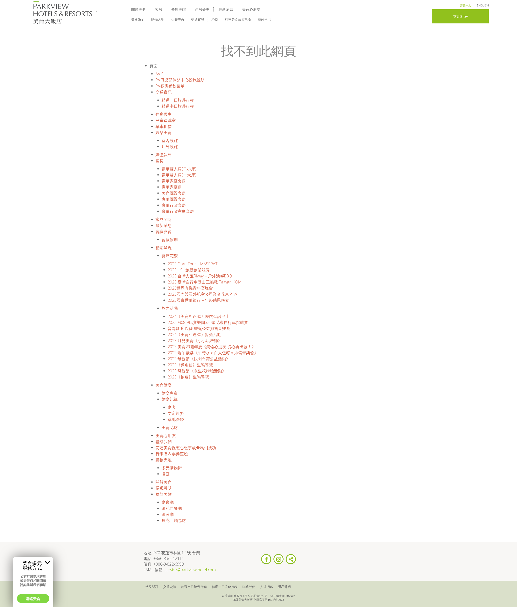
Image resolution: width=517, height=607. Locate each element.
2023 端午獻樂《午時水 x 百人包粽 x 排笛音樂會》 (213, 352)
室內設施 (170, 140)
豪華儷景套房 (174, 199)
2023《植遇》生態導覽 (188, 377)
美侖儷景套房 (174, 193)
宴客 (172, 407)
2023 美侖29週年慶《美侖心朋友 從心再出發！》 (212, 346)
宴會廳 (168, 502)
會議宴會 (164, 231)
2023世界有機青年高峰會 (190, 288)
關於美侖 (138, 9)
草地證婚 (176, 419)
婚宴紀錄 (170, 399)
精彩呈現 (264, 19)
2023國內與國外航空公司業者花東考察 (202, 294)
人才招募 (266, 587)
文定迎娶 (176, 413)
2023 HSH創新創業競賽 (189, 270)
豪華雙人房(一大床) (179, 175)
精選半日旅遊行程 (178, 106)
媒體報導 (164, 154)
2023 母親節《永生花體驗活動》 (197, 371)
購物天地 (157, 19)
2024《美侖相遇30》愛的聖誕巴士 (198, 316)
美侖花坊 (170, 427)
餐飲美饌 (178, 9)
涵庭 (166, 474)
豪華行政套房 (174, 205)
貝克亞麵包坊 (174, 520)
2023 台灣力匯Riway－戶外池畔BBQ (200, 276)
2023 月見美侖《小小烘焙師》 (195, 340)
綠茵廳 (168, 514)
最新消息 (226, 9)
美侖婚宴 (137, 19)
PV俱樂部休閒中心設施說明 (180, 80)
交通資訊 (197, 19)
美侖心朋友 (251, 9)
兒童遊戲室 (166, 120)
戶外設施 (170, 146)
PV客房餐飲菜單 (170, 86)
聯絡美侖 (33, 598)
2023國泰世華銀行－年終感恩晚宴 (198, 300)
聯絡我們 (164, 441)
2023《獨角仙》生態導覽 (190, 365)
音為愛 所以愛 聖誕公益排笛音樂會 (199, 328)
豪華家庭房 (172, 187)
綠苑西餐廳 (172, 508)
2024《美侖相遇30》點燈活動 (194, 334)
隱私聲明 (164, 488)
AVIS (214, 19)
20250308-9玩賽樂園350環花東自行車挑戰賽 (208, 322)
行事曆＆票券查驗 (238, 19)
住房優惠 (202, 9)
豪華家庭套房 (174, 181)
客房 (158, 9)
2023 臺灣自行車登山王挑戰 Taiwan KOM (205, 282)
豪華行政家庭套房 (178, 211)
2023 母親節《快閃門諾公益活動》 (199, 358)
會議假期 (170, 239)
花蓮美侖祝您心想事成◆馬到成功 (186, 447)
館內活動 (170, 308)
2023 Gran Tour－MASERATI (193, 264)
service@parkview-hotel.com (190, 569)
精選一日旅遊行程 (178, 100)
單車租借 (164, 126)
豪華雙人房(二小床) (179, 169)
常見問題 (164, 219)
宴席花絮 (170, 255)
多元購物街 (172, 468)
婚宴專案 (170, 393)
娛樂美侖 (177, 19)
